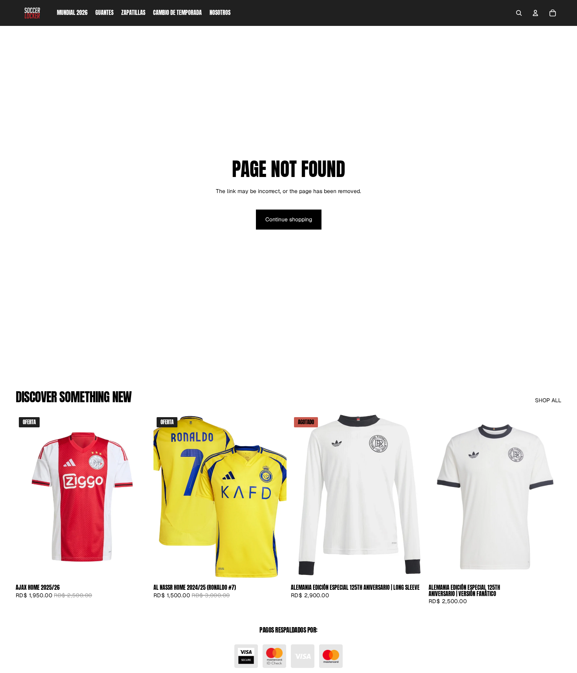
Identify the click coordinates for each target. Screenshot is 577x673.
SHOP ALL (548, 400)
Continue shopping (288, 219)
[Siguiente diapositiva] (274, 496)
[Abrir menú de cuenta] (535, 13)
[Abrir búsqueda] (519, 13)
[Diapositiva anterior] (165, 496)
